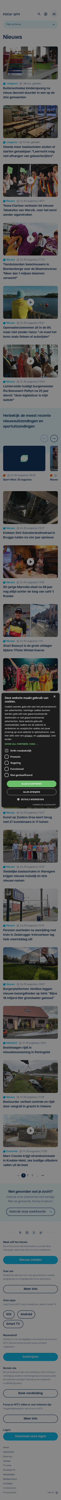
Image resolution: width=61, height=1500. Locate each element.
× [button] (54, 696)
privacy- (29, 735)
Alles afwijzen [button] (31, 791)
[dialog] (31, 750)
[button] (30, 744)
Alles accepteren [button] (32, 783)
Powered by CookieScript (44, 804)
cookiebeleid (43, 735)
